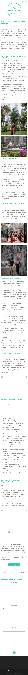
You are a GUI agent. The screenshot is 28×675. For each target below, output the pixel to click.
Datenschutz (19, 670)
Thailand (14, 605)
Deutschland (14, 628)
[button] (3, 4)
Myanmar (14, 583)
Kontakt (7, 670)
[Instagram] (14, 652)
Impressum (13, 670)
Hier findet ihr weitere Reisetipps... (13, 580)
